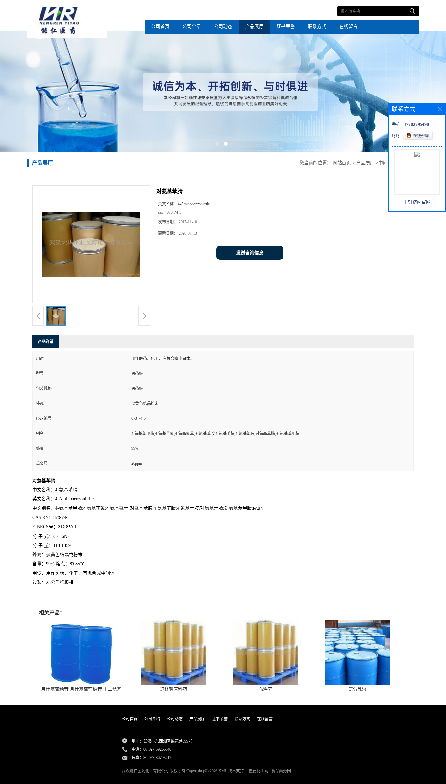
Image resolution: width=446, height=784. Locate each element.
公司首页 (160, 26)
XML (222, 771)
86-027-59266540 (157, 749)
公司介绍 (192, 26)
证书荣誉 (286, 26)
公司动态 (223, 26)
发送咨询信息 (249, 252)
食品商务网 (281, 771)
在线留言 (348, 26)
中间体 (385, 162)
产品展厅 (254, 26)
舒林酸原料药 (173, 689)
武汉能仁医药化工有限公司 (145, 771)
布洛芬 (265, 689)
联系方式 (317, 26)
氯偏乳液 (357, 689)
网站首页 (342, 162)
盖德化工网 (258, 771)
